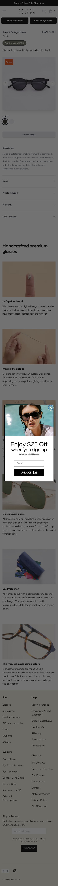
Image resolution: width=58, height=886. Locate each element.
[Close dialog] (50, 407)
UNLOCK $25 (29, 472)
